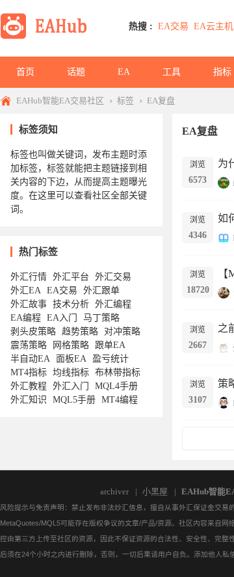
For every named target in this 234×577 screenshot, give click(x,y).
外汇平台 (71, 277)
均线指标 (71, 372)
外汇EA (25, 290)
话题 (76, 72)
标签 (125, 100)
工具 (171, 72)
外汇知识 (28, 400)
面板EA (71, 359)
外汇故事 (28, 304)
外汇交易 (113, 277)
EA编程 (25, 318)
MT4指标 (28, 372)
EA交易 (173, 26)
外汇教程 (28, 386)
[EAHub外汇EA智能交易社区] (48, 37)
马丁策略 (101, 318)
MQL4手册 (116, 386)
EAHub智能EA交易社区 (60, 100)
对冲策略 (122, 331)
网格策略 (71, 345)
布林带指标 (117, 372)
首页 (25, 72)
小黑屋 (155, 491)
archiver (114, 491)
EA (124, 72)
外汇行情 (28, 277)
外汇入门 (71, 386)
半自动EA (30, 359)
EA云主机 (213, 26)
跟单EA (110, 345)
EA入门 (62, 318)
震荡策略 (28, 345)
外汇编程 (113, 304)
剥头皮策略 (33, 331)
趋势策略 (80, 331)
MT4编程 (119, 400)
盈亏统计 (110, 359)
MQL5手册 (74, 400)
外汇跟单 (101, 290)
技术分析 (71, 304)
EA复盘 (161, 100)
